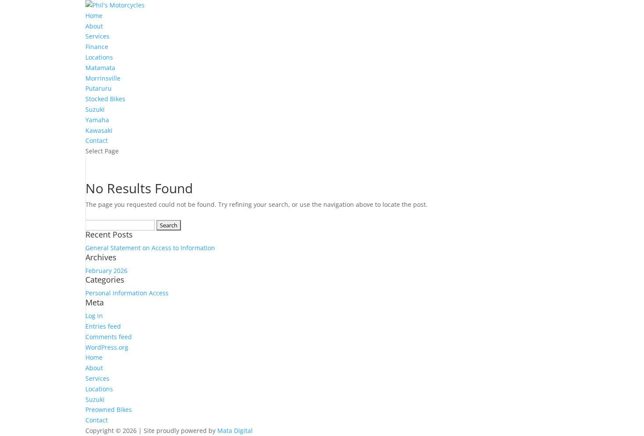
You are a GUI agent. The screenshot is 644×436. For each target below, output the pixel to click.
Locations (99, 57)
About (94, 26)
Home (94, 15)
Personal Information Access (127, 293)
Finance (96, 47)
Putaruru (98, 88)
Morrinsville (102, 78)
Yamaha (97, 120)
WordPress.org (106, 347)
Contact (96, 140)
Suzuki (95, 109)
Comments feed (108, 337)
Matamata (100, 68)
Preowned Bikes (108, 409)
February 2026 (106, 270)
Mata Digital (235, 430)
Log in (94, 316)
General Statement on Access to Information (150, 248)
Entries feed (103, 326)
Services (97, 36)
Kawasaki (99, 130)
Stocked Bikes (105, 99)
